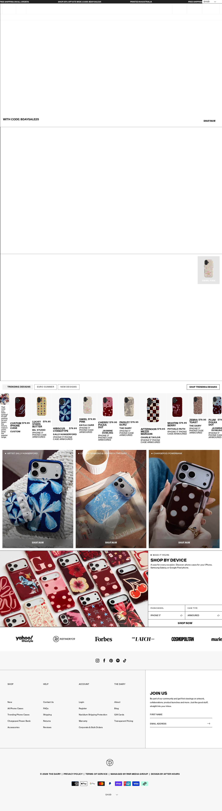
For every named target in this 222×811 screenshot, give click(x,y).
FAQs (21, 9)
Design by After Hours (165, 774)
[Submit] (209, 724)
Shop (10, 684)
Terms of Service (96, 774)
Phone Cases (120, 17)
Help (45, 684)
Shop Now (209, 121)
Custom (23, 17)
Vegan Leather (160, 17)
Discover (198, 17)
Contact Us (48, 702)
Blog (116, 708)
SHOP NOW (12, 247)
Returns (47, 721)
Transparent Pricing (123, 721)
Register (83, 708)
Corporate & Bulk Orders (91, 727)
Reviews (47, 727)
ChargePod (65, 17)
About (117, 702)
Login (81, 702)
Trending (38, 17)
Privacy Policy (73, 774)
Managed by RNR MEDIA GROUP (129, 774)
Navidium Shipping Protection (93, 714)
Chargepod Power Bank (19, 721)
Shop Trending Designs (203, 387)
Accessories (180, 17)
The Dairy (119, 684)
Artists (81, 17)
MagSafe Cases (99, 17)
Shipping (47, 714)
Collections (139, 17)
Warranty (83, 721)
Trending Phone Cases (18, 714)
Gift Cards (119, 714)
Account (84, 684)
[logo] (107, 8)
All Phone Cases (15, 708)
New (51, 17)
